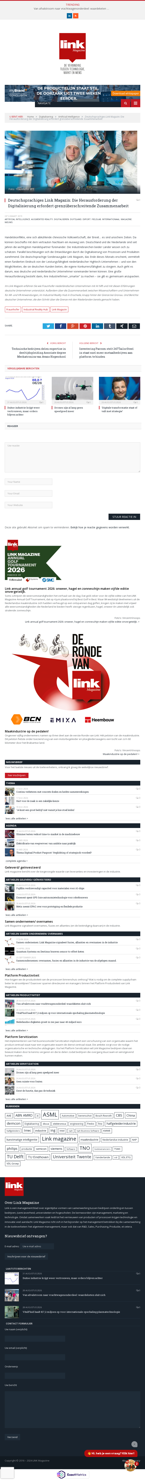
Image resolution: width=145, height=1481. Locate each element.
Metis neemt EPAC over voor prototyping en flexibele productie (49, 906)
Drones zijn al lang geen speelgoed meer (68, 409)
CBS (119, 1115)
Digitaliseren (61, 219)
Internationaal (111, 219)
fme (100, 1123)
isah (71, 1130)
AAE (9, 1115)
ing (53, 1130)
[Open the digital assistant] (130, 1465)
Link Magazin (59, 309)
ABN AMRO (23, 1115)
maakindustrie (89, 1139)
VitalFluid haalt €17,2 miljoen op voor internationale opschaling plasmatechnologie (60, 1013)
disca (46, 1123)
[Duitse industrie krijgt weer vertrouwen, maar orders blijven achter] (25, 390)
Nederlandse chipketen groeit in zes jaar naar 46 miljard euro (49, 1022)
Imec (27, 1130)
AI (38, 1115)
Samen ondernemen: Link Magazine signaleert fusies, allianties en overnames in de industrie (67, 942)
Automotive (68, 1115)
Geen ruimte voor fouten (29, 1081)
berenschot (85, 1115)
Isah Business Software (88, 1130)
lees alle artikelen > (17, 818)
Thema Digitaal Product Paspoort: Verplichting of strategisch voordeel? (54, 852)
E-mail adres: (12, 1246)
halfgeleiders (13, 1130)
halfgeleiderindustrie (121, 1123)
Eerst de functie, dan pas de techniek (35, 1090)
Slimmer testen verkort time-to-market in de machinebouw (48, 834)
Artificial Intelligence (17, 219)
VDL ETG (126, 1157)
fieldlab (96, 219)
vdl (115, 1157)
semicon (41, 1149)
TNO (84, 1148)
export (87, 219)
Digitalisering (32, 1123)
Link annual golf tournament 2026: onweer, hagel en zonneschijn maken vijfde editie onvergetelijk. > (82, 621)
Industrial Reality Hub (36, 309)
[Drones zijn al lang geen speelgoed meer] (72, 390)
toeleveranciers (102, 1149)
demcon (13, 1123)
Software (70, 1149)
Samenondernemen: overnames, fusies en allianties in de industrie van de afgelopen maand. (66, 960)
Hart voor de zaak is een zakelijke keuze (38, 801)
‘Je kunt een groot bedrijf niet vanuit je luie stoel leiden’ (45, 810)
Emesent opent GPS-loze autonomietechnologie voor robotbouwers (52, 897)
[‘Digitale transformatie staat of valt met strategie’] (119, 390)
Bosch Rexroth (104, 1115)
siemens (56, 1149)
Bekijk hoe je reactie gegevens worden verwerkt (99, 527)
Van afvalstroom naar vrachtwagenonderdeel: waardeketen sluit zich (72, 8)
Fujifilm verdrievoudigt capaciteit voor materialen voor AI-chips (50, 888)
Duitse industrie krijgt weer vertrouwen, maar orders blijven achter (23, 411)
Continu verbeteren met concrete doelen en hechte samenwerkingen (52, 791)
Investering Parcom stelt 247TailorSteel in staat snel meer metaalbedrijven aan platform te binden (106, 352)
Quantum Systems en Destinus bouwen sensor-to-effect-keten (50, 951)
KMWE (106, 1130)
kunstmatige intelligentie (22, 1139)
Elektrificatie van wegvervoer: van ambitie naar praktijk (46, 843)
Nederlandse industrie (115, 1139)
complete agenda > (17, 861)
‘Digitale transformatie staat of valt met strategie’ (119, 409)
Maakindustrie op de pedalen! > (121, 754)
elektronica (59, 1123)
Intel (62, 1130)
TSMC (117, 1149)
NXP (134, 1139)
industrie (40, 1130)
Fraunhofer (12, 309)
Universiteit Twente (72, 1156)
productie (27, 1148)
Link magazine (59, 1138)
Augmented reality (42, 219)
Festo (90, 1123)
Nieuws (8, 222)
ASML (50, 1114)
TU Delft (15, 1157)
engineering (76, 1123)
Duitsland (76, 219)
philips (12, 1148)
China (130, 1115)
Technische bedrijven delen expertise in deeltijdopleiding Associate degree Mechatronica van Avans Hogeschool (39, 352)
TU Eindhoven (38, 1157)
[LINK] (72, 50)
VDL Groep (13, 1163)
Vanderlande (102, 1157)
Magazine (126, 219)
